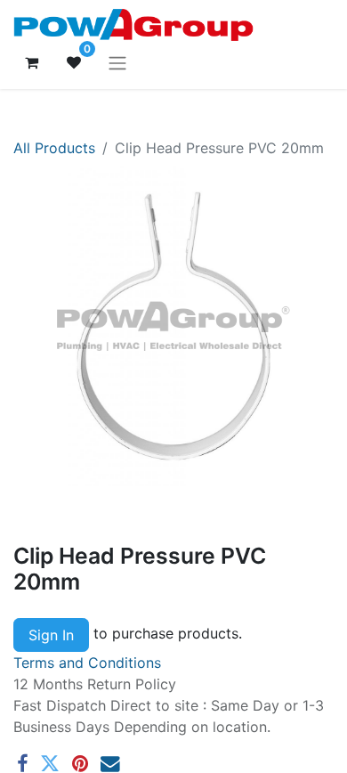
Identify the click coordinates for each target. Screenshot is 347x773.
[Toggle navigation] (117, 62)
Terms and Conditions (87, 662)
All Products (54, 148)
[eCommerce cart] (31, 62)
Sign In (51, 635)
